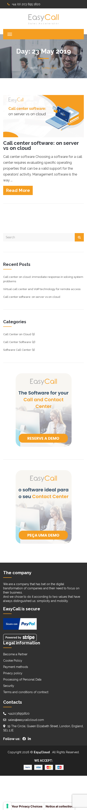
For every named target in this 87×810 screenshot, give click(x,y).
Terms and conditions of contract (25, 692)
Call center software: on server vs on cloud (41, 145)
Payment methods (15, 667)
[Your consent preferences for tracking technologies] (7, 806)
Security (8, 685)
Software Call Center (17, 349)
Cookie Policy (12, 660)
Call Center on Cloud (17, 334)
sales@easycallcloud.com (26, 720)
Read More (18, 190)
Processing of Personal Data (22, 679)
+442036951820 (19, 713)
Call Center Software (17, 342)
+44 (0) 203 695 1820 (26, 4)
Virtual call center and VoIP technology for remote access (41, 289)
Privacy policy (12, 673)
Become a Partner (15, 654)
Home (34, 67)
